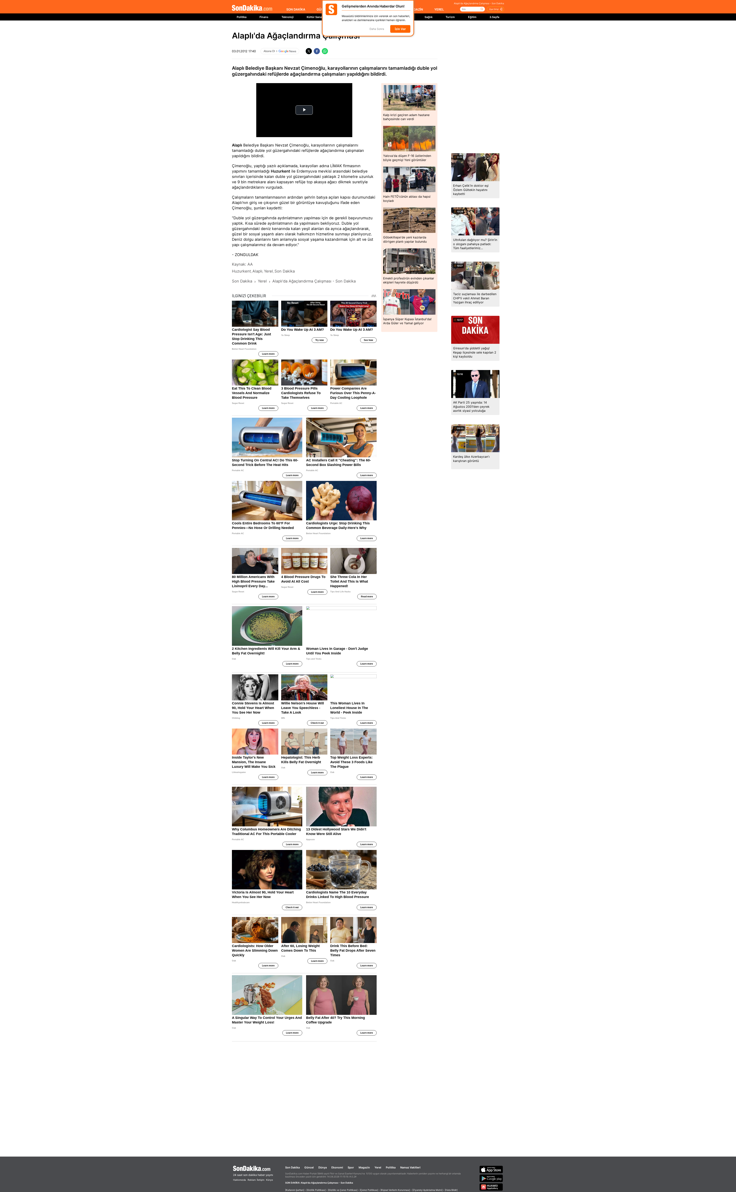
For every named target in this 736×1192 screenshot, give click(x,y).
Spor (351, 1167)
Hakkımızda (239, 1179)
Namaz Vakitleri (410, 1167)
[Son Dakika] (252, 8)
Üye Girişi (494, 9)
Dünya (322, 1167)
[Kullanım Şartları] (294, 1190)
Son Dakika (292, 1167)
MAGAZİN (415, 9)
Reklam (252, 1179)
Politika (241, 17)
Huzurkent (280, 171)
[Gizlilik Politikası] (316, 1190)
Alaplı (237, 145)
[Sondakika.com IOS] (491, 1169)
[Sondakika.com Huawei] (491, 1187)
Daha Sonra (377, 29)
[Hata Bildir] (451, 1190)
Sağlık (429, 17)
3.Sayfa (494, 17)
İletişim (260, 1179)
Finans (264, 17)
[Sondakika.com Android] (491, 1178)
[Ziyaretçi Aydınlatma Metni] (427, 1190)
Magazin (364, 1167)
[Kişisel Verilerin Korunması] (395, 1190)
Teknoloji (288, 17)
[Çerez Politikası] (369, 1190)
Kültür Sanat (315, 17)
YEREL (439, 9)
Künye (269, 1179)
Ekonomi (337, 1167)
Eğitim (472, 17)
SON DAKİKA (295, 9)
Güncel (309, 1167)
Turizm (450, 17)
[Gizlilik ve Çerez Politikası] (342, 1190)
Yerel (378, 1167)
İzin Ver (400, 29)
